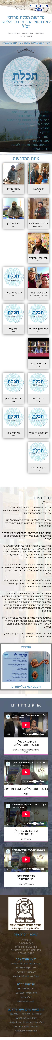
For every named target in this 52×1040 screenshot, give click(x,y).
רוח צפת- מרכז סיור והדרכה (26, 1009)
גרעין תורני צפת (26, 959)
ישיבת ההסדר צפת (26, 934)
